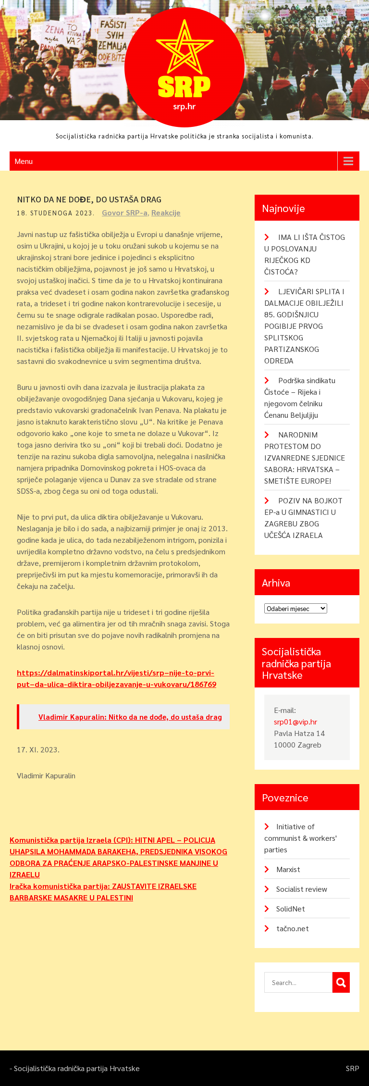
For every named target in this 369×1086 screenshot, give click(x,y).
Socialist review (301, 889)
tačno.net (292, 928)
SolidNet (290, 908)
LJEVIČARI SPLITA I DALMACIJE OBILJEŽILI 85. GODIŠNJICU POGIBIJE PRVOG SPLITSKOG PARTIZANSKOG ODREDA (304, 325)
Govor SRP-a (125, 212)
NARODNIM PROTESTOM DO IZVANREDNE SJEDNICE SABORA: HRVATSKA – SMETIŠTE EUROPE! (304, 457)
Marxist (288, 869)
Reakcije (166, 212)
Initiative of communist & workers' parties (300, 837)
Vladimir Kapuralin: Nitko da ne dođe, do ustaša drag (130, 716)
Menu (23, 161)
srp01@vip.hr (295, 721)
